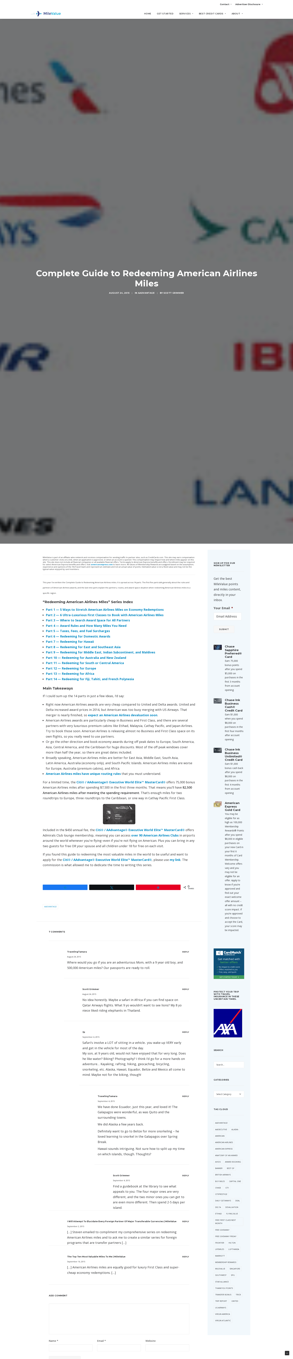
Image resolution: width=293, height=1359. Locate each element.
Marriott (220, 1256)
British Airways (223, 1174)
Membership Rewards (225, 1262)
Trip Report (221, 1301)
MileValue (220, 1268)
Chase (218, 1187)
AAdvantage (146, 293)
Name (53, 1340)
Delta (218, 1207)
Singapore (235, 1268)
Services (185, 13)
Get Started (165, 13)
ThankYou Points (224, 1288)
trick (238, 1294)
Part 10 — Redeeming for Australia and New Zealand (86, 658)
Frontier (219, 1242)
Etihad (218, 1213)
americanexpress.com (102, 564)
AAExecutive (221, 1129)
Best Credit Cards (211, 13)
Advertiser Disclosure (247, 4)
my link (175, 860)
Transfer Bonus (223, 1294)
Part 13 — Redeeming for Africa (70, 674)
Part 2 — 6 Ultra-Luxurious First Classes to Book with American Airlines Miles (104, 615)
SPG (233, 1275)
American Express (223, 1148)
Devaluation (231, 1207)
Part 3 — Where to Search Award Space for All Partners (88, 620)
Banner (218, 1168)
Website (150, 1340)
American (219, 1136)
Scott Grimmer (173, 293)
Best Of (230, 1168)
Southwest (221, 1275)
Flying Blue (232, 1213)
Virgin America (222, 1314)
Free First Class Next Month (225, 1222)
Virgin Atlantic (223, 1320)
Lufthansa (233, 1249)
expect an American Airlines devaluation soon (122, 715)
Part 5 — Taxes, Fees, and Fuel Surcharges (78, 631)
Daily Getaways (223, 1200)
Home (147, 13)
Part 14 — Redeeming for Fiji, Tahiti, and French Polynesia (90, 679)
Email (101, 1340)
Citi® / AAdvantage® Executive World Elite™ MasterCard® (120, 782)
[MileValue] (46, 13)
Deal (237, 1200)
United (234, 1301)
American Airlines (224, 1142)
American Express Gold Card (232, 806)
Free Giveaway (222, 1230)
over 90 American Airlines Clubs (155, 835)
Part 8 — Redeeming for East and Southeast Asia (83, 647)
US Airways (220, 1307)
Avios (218, 1162)
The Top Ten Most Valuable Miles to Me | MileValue (96, 1256)
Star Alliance (222, 1281)
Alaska (234, 1129)
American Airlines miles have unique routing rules (83, 774)
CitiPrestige (221, 1194)
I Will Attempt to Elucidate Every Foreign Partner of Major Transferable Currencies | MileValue (122, 1221)
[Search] (260, 15)
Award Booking (233, 1162)
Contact (224, 4)
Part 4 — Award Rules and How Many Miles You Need (86, 626)
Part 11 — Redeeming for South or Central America (85, 663)
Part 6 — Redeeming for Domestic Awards (78, 636)
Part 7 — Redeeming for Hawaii (70, 642)
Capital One (235, 1181)
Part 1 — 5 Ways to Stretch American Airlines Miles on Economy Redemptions (105, 610)
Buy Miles (220, 1181)
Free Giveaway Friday (225, 1236)
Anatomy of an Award (226, 1155)
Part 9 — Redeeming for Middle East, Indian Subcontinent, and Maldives (100, 652)
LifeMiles (219, 1249)
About (236, 13)
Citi (227, 1187)
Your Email (223, 608)
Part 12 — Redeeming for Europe (71, 668)
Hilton (232, 1242)
